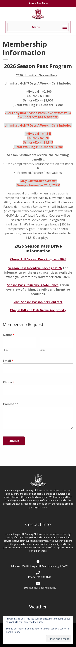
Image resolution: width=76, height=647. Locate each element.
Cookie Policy (13, 632)
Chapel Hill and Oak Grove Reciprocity (38, 310)
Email (8, 361)
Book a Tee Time (38, 3)
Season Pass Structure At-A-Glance (32, 285)
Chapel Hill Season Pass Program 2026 (38, 259)
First (5, 349)
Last (42, 349)
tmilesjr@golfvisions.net (43, 587)
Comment (10, 404)
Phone (9, 382)
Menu (36, 27)
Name (8, 335)
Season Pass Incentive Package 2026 (35, 268)
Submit (13, 441)
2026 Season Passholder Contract (38, 302)
